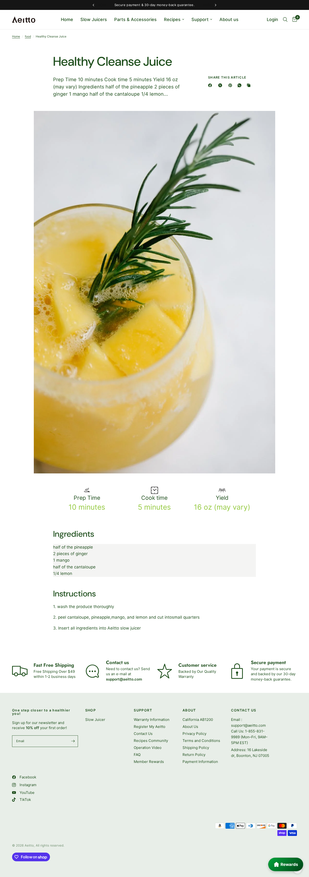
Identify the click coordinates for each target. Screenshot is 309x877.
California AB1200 (198, 719)
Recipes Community (151, 740)
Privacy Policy (194, 733)
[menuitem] (67, 20)
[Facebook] (211, 85)
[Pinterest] (231, 85)
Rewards (289, 864)
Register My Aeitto (149, 726)
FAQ (137, 754)
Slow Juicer (95, 719)
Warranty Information (151, 719)
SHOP (90, 710)
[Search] (285, 19)
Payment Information (200, 761)
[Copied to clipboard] (250, 85)
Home (67, 19)
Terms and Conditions (201, 740)
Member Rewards (149, 761)
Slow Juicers (93, 19)
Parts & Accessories (135, 19)
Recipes (172, 19)
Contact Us (143, 733)
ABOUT (189, 710)
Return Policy (194, 754)
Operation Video (148, 747)
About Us (190, 726)
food (28, 36)
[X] (221, 85)
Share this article (227, 77)
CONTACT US (243, 710)
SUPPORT (143, 710)
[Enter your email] (73, 741)
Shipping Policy (196, 747)
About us (229, 19)
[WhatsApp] (240, 85)
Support (200, 19)
